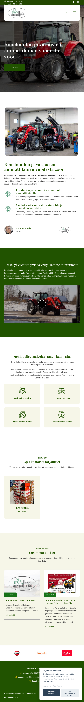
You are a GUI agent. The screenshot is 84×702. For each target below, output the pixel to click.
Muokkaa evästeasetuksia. (52, 686)
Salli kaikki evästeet (51, 692)
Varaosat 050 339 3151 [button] (32, 673)
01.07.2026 (11, 595)
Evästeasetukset (11, 698)
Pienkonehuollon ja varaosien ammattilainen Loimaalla (60, 602)
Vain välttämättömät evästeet (69, 693)
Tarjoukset (42, 458)
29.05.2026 (50, 595)
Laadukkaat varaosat (62, 421)
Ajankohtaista (42, 548)
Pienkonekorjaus (62, 398)
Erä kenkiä (22, 507)
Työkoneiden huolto (22, 421)
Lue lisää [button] (14, 67)
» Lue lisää (10, 615)
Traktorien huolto (22, 398)
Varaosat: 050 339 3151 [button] (15, 1)
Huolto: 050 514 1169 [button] (14, 4)
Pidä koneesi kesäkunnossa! (20, 600)
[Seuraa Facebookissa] (73, 2)
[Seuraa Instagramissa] (78, 2)
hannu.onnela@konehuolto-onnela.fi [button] (32, 677)
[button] (66, 13)
